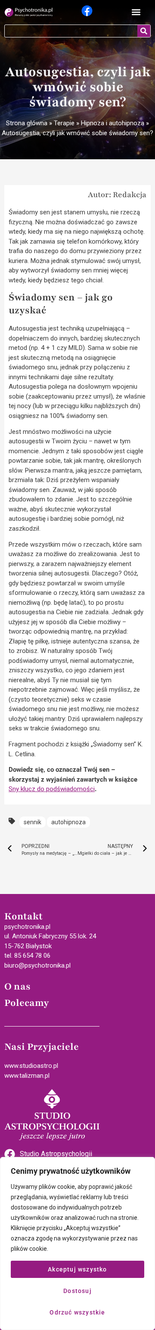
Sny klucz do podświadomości (52, 789)
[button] (136, 12)
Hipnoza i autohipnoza (112, 123)
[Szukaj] (143, 31)
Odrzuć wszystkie (77, 1312)
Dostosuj (77, 1290)
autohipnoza (68, 822)
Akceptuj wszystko (77, 1269)
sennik (32, 822)
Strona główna (26, 123)
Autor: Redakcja (117, 194)
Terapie (64, 123)
